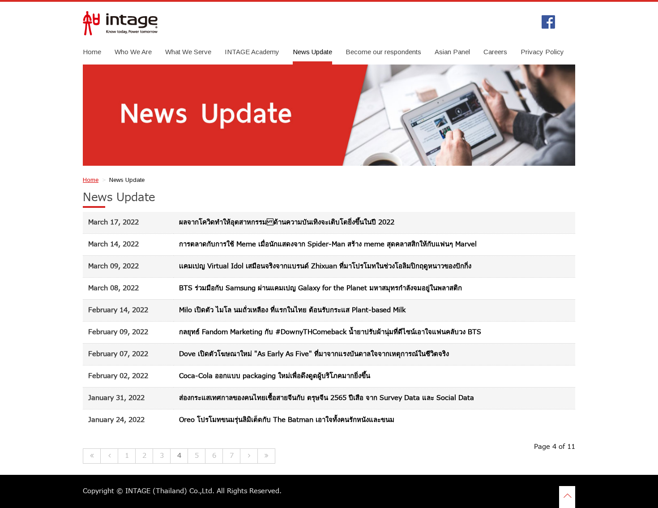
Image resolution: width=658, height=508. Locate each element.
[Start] (92, 456)
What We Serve (188, 52)
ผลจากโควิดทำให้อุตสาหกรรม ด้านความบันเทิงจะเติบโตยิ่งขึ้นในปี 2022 (286, 222)
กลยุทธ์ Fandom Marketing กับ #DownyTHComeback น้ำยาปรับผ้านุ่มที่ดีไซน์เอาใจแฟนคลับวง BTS (330, 332)
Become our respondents (383, 52)
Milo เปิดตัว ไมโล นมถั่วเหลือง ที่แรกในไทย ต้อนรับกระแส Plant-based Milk (292, 310)
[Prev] (109, 456)
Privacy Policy (542, 52)
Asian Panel (452, 52)
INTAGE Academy (252, 52)
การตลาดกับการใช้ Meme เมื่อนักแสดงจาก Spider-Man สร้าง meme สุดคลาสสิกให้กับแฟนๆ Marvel (328, 244)
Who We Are (133, 52)
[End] (266, 456)
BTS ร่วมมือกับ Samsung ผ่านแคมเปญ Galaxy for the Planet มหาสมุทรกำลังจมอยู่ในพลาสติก (320, 288)
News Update (312, 52)
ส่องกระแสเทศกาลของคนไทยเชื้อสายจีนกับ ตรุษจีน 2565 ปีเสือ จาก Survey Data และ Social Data (326, 398)
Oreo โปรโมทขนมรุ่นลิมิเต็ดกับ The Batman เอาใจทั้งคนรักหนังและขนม (286, 420)
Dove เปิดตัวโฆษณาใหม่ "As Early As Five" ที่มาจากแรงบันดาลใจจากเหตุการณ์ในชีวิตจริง (314, 354)
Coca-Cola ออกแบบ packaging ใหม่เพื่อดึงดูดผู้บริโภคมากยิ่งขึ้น (274, 376)
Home (92, 52)
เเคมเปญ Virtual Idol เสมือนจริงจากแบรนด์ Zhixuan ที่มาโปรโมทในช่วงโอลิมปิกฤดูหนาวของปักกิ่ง (325, 266)
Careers (495, 52)
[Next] (249, 456)
